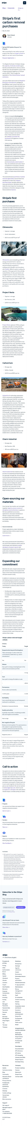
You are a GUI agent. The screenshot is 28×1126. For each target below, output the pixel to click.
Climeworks (5, 260)
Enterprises (18, 963)
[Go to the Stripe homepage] (4, 955)
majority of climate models (12, 66)
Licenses (4, 1088)
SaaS (16, 995)
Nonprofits (18, 1016)
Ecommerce (18, 974)
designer (13, 789)
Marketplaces (19, 987)
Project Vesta (6, 325)
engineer (6, 789)
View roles (5, 927)
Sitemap (4, 1091)
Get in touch (6, 811)
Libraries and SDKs (20, 1057)
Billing (4, 974)
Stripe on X (20, 9)
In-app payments (19, 984)
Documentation (19, 1048)
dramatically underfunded (14, 162)
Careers (17, 1070)
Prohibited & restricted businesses (5, 1084)
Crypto (4, 984)
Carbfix (7, 269)
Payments (5, 1010)
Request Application (8, 58)
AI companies (18, 997)
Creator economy (20, 999)
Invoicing (4, 997)
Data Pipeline (6, 987)
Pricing (4, 965)
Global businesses (20, 982)
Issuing (4, 999)
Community (5, 1074)
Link (3, 1001)
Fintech (17, 1001)
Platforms (18, 993)
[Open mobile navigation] (24, 2)
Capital (4, 976)
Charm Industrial (7, 471)
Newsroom (18, 1072)
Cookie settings (6, 1093)
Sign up (4, 827)
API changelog (19, 1055)
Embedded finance (20, 976)
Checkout (5, 978)
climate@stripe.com (10, 787)
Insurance (17, 1010)
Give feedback (6, 843)
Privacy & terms (6, 1080)
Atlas (3, 967)
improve (13, 189)
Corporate (11, 8)
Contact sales (19, 1076)
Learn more (5, 535)
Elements (5, 989)
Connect (4, 982)
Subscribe (20, 907)
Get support (5, 1105)
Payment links (6, 1008)
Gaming (17, 1004)
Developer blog (19, 1061)
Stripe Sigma (5, 1020)
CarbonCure (5, 395)
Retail (16, 1024)
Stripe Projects (19, 1059)
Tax (3, 1022)
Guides (4, 1068)
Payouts (4, 1012)
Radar (4, 1014)
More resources (6, 1099)
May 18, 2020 (6, 31)
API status (18, 1053)
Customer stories (7, 1070)
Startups (17, 966)
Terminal (4, 1025)
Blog (3, 8)
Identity (4, 995)
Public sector (18, 1022)
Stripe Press (18, 1074)
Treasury (4, 1027)
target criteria (19, 53)
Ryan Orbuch (11, 35)
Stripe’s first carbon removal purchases (13, 22)
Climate (4, 980)
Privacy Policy (12, 911)
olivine (8, 328)
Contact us (5, 941)
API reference (19, 1051)
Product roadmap (20, 1068)
